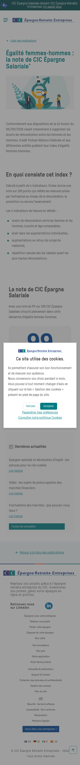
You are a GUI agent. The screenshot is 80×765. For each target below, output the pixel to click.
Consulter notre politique (40, 418)
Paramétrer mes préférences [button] (40, 412)
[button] (48, 406)
